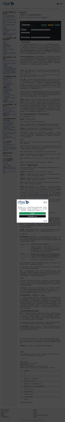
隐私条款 (45, 221)
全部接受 (32, 213)
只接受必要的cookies (32, 216)
